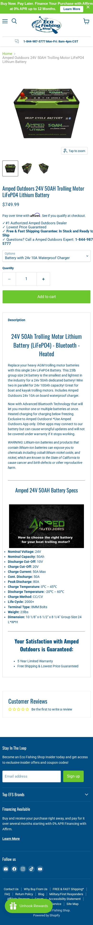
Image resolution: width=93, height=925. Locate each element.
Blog (41, 894)
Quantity (8, 268)
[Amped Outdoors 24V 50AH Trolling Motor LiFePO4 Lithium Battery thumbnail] (10, 168)
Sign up (73, 776)
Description (16, 320)
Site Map (72, 904)
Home (7, 54)
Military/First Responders (66, 894)
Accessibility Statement (65, 899)
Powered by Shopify (46, 915)
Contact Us (11, 889)
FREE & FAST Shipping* (68, 889)
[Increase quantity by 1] (43, 279)
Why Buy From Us (35, 889)
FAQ (7, 894)
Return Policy (24, 894)
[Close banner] (88, 7)
